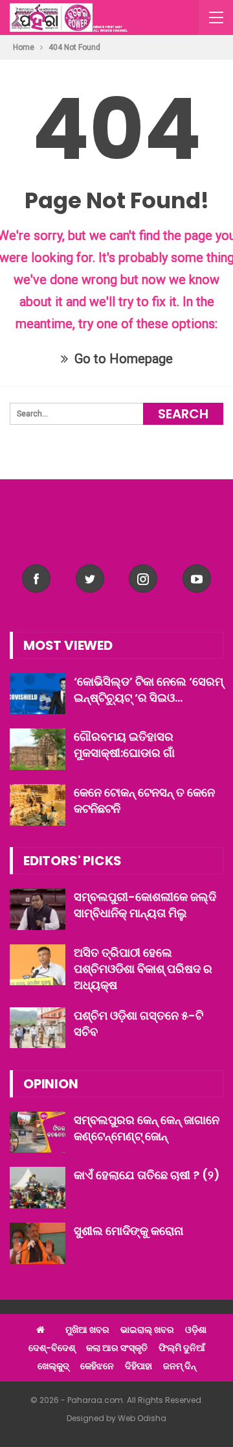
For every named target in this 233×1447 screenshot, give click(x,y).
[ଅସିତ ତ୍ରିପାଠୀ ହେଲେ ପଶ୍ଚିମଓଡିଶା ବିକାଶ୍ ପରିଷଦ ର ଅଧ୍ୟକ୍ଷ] (37, 965)
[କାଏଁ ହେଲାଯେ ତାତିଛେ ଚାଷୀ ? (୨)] (37, 1187)
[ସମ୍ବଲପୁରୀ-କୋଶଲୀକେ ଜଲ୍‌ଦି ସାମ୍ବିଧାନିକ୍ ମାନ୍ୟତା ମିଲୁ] (37, 909)
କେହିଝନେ (97, 1365)
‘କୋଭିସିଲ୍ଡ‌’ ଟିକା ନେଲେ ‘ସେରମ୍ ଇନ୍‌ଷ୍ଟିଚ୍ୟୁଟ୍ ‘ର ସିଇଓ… (148, 689)
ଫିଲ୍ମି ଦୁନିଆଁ (182, 1347)
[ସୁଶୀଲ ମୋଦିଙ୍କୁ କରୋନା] (37, 1243)
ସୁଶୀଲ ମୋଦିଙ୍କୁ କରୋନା (128, 1231)
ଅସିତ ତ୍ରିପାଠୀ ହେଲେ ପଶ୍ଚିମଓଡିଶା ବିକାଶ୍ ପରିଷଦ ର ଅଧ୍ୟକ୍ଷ (143, 968)
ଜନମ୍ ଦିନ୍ (179, 1365)
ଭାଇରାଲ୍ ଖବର (147, 1329)
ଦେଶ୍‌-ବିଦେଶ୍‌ (51, 1347)
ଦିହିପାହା (138, 1365)
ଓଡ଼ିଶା (195, 1329)
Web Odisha (142, 1418)
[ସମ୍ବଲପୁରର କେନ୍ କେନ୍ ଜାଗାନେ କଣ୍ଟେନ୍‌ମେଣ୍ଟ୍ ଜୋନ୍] (37, 1132)
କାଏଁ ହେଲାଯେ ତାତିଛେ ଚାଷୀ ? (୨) (147, 1175)
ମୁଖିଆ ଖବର (87, 1329)
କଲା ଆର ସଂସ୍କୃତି (117, 1347)
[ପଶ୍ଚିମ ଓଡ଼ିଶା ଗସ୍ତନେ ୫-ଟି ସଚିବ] (37, 1028)
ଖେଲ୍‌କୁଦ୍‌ (53, 1365)
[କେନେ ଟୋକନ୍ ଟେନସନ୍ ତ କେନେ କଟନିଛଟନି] (37, 805)
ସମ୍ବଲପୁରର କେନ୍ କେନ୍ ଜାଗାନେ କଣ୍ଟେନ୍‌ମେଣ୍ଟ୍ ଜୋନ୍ (146, 1128)
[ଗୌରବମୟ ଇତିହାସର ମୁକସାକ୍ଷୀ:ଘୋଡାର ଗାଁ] (37, 749)
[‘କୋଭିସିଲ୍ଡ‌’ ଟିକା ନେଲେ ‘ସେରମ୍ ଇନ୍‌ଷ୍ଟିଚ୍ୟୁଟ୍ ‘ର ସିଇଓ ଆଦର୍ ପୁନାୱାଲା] (37, 694)
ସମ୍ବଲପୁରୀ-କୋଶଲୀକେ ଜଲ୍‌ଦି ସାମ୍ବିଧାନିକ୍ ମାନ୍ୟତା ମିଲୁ (145, 905)
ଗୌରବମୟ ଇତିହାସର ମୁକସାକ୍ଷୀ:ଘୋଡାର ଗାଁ (124, 744)
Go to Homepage (122, 358)
